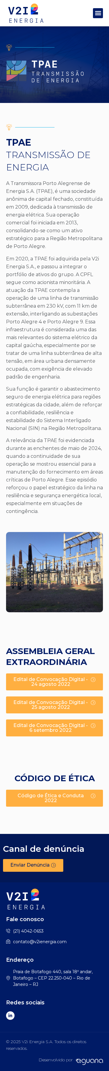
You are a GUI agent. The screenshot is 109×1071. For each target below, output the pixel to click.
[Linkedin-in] (10, 1015)
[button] (98, 13)
